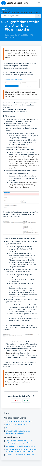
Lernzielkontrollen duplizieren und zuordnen (20, 446)
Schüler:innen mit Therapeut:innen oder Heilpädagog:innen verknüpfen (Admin (19, 442)
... (9, 9)
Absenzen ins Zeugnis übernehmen (17, 428)
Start (3, 9)
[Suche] (38, 16)
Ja (27, 400)
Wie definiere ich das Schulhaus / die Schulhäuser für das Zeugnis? (18, 432)
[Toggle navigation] (39, 3)
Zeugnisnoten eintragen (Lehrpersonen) (19, 421)
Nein (17, 400)
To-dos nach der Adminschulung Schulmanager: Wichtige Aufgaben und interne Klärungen (21, 450)
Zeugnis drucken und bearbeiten (16, 424)
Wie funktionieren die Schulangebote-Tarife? (20, 455)
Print (7, 413)
